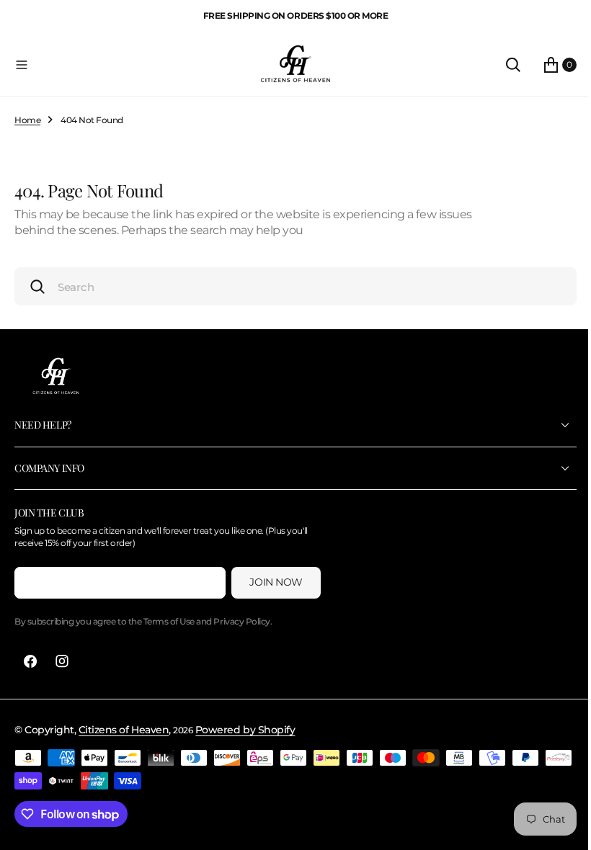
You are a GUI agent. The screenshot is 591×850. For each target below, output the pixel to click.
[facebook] (30, 661)
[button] (128, 65)
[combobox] (290, 286)
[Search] (502, 64)
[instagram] (62, 661)
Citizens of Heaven (124, 729)
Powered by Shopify (245, 729)
